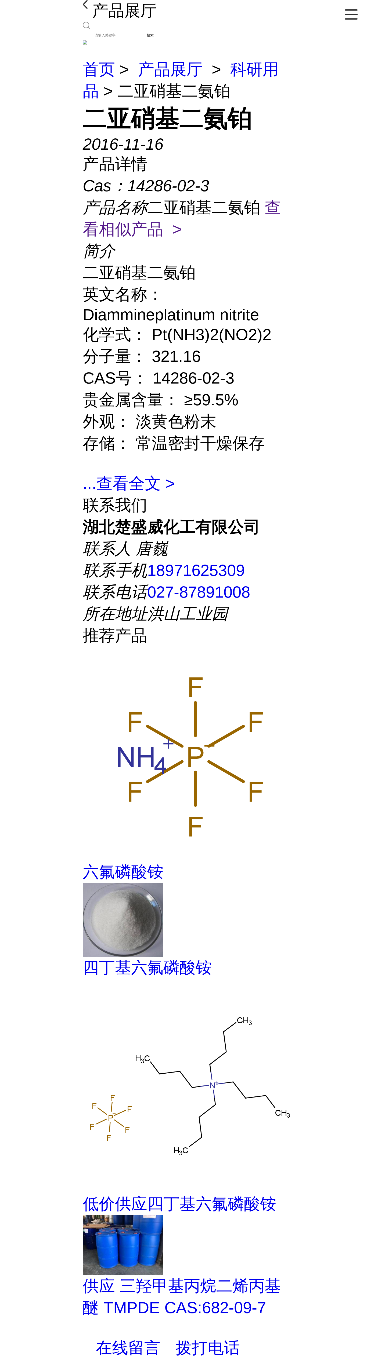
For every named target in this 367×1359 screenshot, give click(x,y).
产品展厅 (170, 69)
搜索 (150, 35)
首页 (99, 69)
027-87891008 (198, 592)
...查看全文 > (129, 483)
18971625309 (196, 570)
